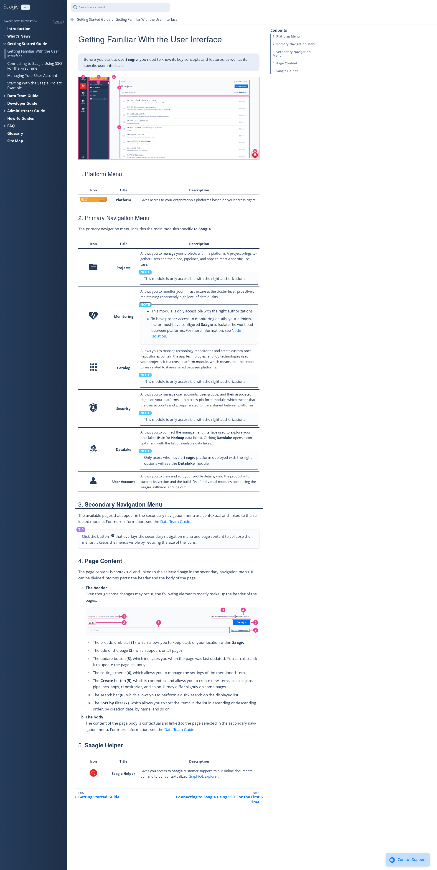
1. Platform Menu (286, 36)
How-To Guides (20, 118)
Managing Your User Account (32, 75)
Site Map (15, 140)
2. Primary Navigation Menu (294, 44)
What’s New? (18, 36)
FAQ (11, 125)
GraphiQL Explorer (203, 776)
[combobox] (120, 7)
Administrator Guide (26, 110)
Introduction (18, 28)
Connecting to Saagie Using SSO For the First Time (34, 66)
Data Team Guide (22, 95)
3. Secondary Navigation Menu (292, 54)
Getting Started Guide (27, 43)
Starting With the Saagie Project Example (34, 85)
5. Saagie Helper (285, 71)
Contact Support (412, 859)
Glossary (15, 133)
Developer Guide (22, 103)
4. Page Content (285, 63)
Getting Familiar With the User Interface (33, 53)
